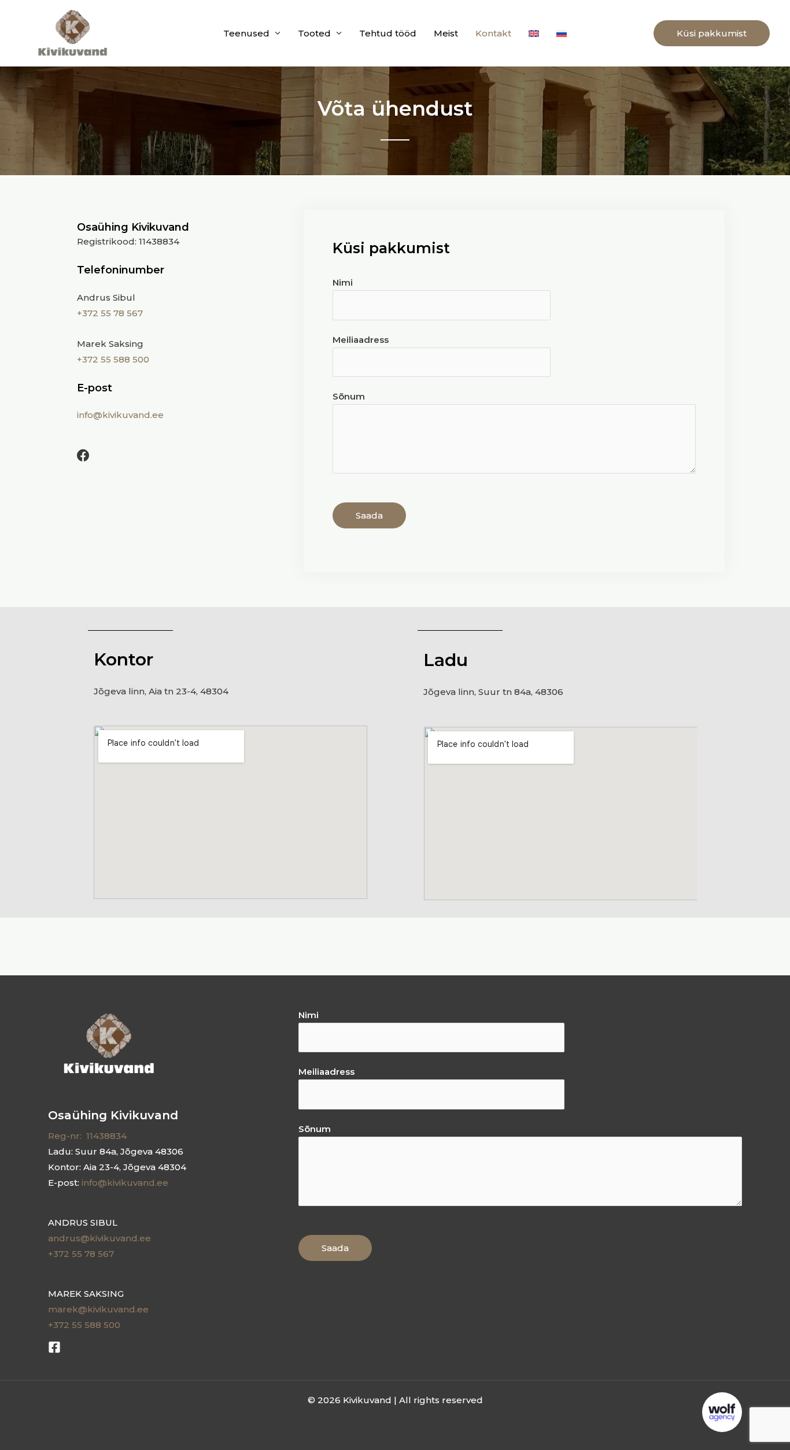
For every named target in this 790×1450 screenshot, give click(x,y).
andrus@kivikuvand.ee (99, 1238)
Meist (446, 33)
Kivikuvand (158, 33)
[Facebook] (54, 1347)
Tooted (314, 33)
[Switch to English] (534, 33)
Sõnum (349, 396)
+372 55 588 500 (113, 359)
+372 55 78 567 (110, 313)
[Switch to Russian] (561, 33)
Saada (369, 515)
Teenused (246, 33)
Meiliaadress (361, 339)
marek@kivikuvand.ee (98, 1309)
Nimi (343, 282)
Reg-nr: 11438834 (87, 1135)
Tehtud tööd (387, 33)
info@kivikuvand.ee (120, 414)
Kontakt (493, 33)
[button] (712, 33)
